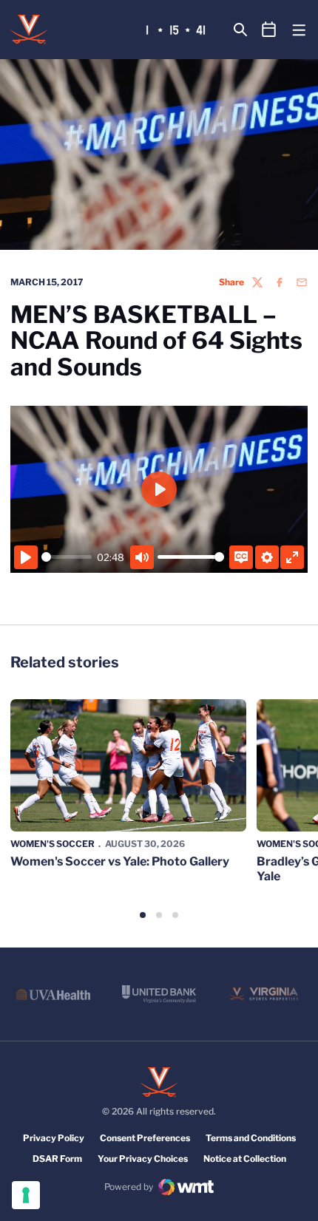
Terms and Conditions (251, 1137)
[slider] (66, 557)
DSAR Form (57, 1158)
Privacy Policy (53, 1137)
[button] (143, 915)
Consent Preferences (145, 1137)
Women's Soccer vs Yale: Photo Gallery (119, 861)
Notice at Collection (244, 1158)
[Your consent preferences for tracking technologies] (26, 1195)
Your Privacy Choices (143, 1158)
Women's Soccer (52, 843)
